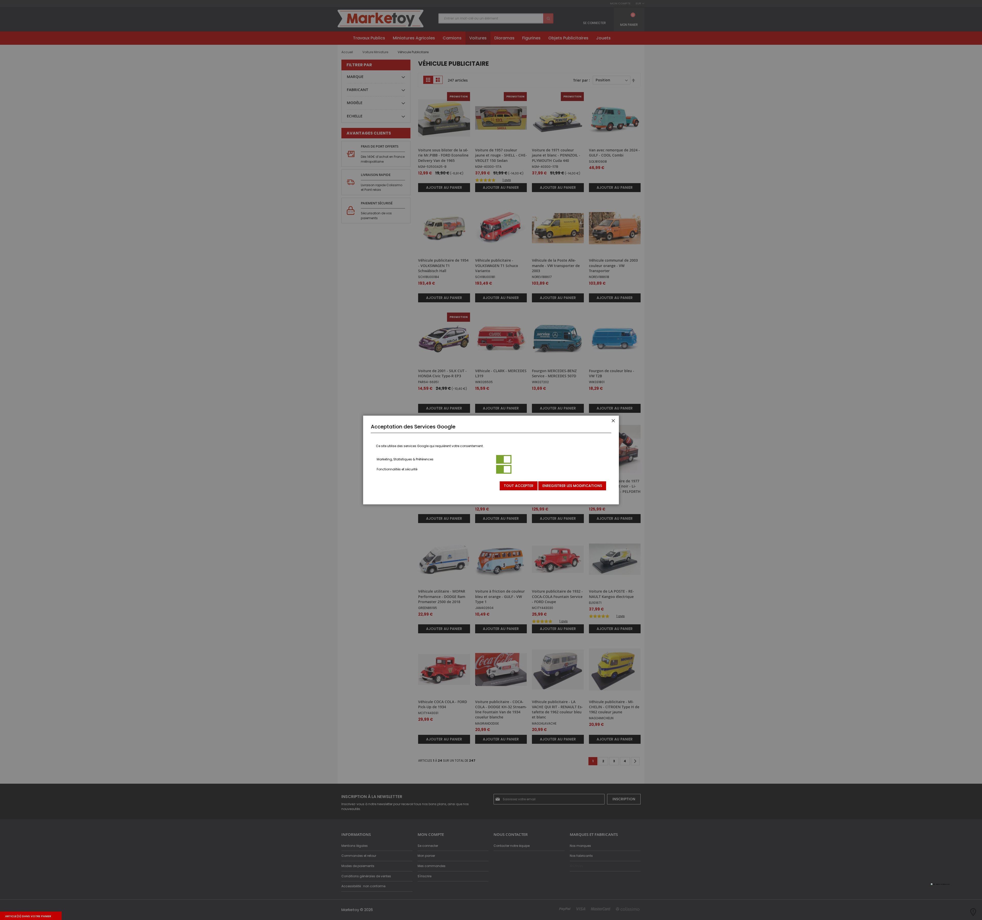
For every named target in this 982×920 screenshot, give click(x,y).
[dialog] (491, 460)
